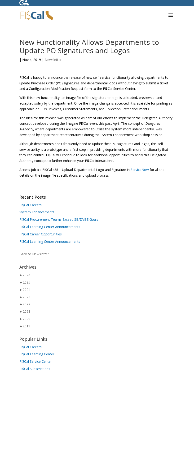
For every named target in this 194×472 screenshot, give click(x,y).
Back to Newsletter (34, 254)
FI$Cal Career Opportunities (40, 234)
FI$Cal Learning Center (36, 354)
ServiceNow (140, 169)
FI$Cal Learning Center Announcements (49, 227)
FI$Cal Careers (30, 205)
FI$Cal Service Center (35, 361)
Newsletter (53, 59)
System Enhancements (36, 212)
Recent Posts (32, 197)
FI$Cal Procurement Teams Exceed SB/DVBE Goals (58, 219)
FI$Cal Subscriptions (34, 369)
